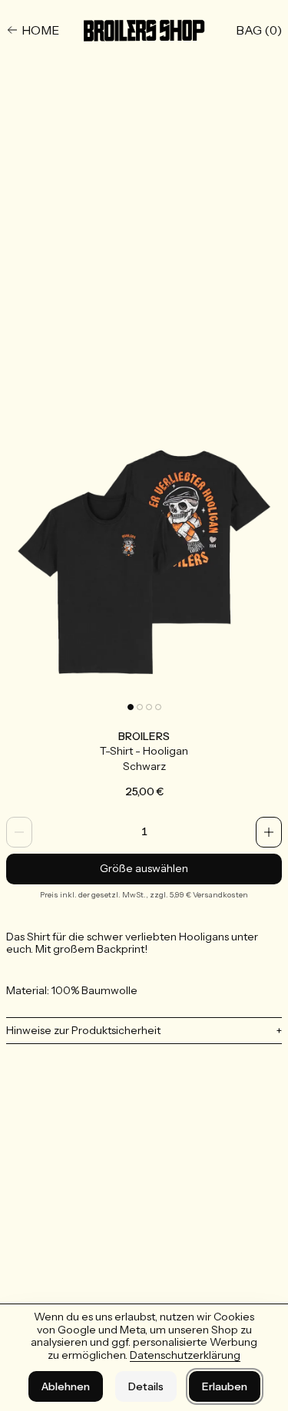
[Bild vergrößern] (144, 560)
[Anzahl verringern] (19, 832)
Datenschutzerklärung (185, 1355)
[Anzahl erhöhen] (269, 832)
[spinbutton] (144, 832)
